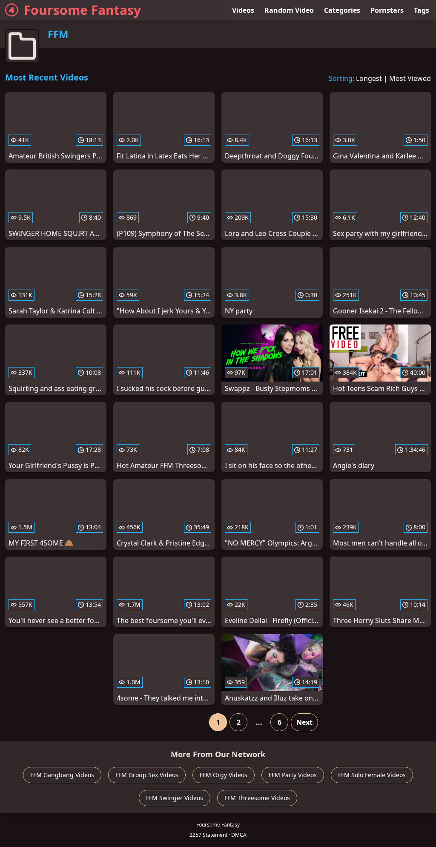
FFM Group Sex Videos (146, 775)
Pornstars (387, 10)
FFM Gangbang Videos (62, 775)
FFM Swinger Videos (174, 798)
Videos (243, 10)
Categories (342, 10)
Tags (421, 10)
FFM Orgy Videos (223, 775)
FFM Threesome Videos (257, 798)
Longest (369, 78)
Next (304, 722)
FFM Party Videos (293, 775)
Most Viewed (410, 78)
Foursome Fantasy (82, 10)
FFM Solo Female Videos (372, 775)
